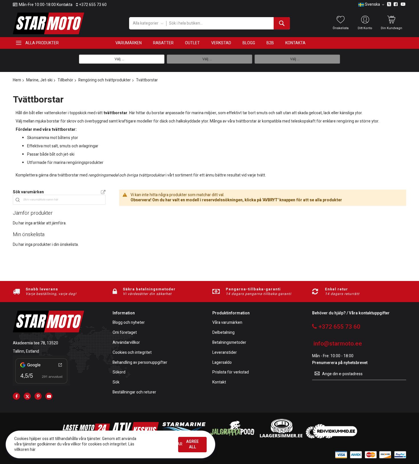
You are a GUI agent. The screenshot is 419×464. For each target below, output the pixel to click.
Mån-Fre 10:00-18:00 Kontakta (45, 5)
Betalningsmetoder (229, 343)
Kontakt (219, 382)
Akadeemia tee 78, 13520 (35, 343)
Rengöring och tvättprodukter (104, 80)
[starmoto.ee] (48, 23)
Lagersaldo (222, 362)
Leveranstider (224, 352)
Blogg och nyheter (129, 323)
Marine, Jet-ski (39, 80)
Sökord (119, 372)
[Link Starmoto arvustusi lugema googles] (41, 384)
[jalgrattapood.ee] (232, 437)
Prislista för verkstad (230, 372)
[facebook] (16, 396)
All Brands (103, 192)
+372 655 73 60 (93, 5)
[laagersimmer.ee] (281, 437)
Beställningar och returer (134, 392)
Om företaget (125, 333)
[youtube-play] (48, 396)
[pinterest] (38, 396)
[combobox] (228, 23)
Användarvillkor (126, 343)
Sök (116, 382)
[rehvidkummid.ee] (331, 437)
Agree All (192, 444)
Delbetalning (223, 333)
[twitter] (27, 396)
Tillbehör (65, 80)
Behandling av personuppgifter (140, 362)
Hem (17, 80)
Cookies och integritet (132, 352)
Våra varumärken (227, 323)
